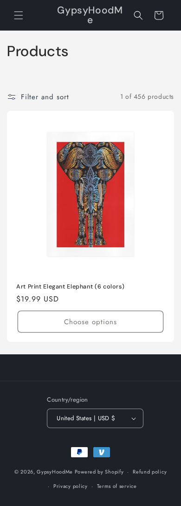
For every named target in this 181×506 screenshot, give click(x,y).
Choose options (90, 321)
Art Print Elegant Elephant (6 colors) (70, 286)
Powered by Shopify (99, 471)
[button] (18, 15)
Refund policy (150, 471)
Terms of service (117, 486)
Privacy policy (70, 486)
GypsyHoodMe (55, 471)
